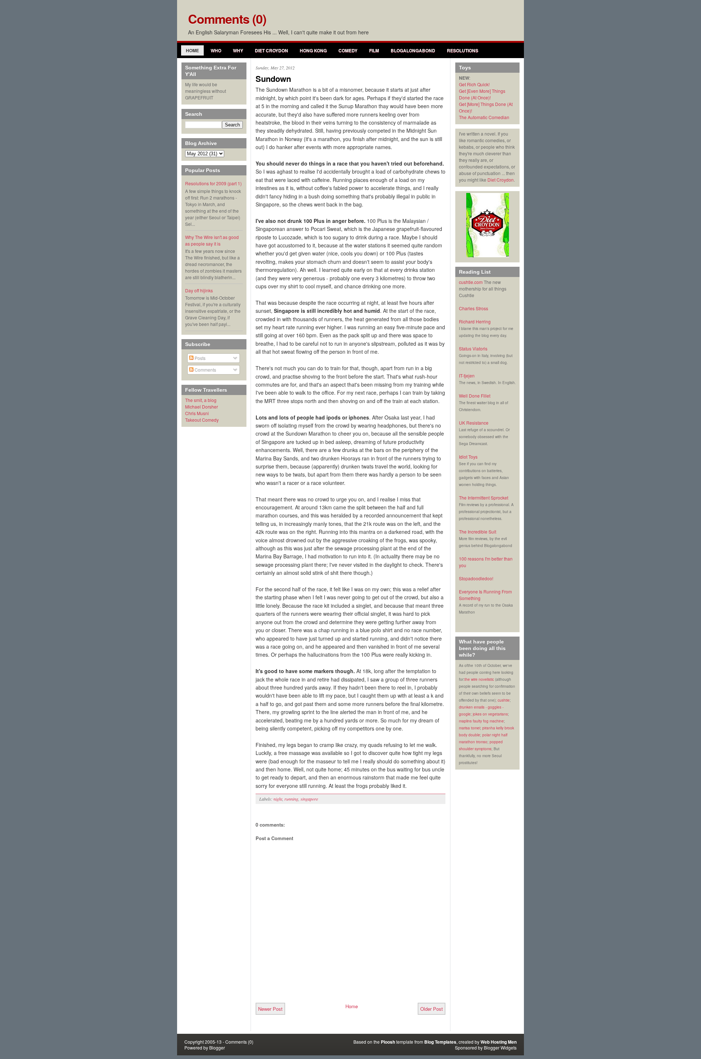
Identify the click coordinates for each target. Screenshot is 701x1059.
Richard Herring (475, 321)
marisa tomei (469, 727)
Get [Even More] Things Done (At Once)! (482, 94)
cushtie (504, 700)
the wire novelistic (479, 679)
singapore (309, 799)
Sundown (273, 78)
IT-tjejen (467, 375)
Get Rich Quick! (474, 84)
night (277, 799)
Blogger (217, 1047)
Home (192, 50)
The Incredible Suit (477, 531)
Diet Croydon (271, 50)
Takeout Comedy (202, 420)
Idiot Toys (468, 456)
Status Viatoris (473, 348)
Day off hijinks (199, 290)
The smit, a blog (201, 400)
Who (216, 50)
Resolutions (462, 50)
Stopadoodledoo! (476, 578)
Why (238, 50)
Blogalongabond (413, 50)
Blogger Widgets (500, 1047)
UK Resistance (474, 423)
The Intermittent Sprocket (483, 497)
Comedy (347, 50)
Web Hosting (493, 1042)
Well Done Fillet (474, 395)
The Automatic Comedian (484, 117)
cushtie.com (471, 282)
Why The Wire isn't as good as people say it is (212, 240)
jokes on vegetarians (490, 714)
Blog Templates (440, 1042)
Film (374, 50)
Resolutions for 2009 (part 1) (213, 183)
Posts (200, 358)
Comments (205, 370)
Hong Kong (313, 50)
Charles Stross (473, 308)
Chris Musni (197, 413)
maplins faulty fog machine (481, 721)
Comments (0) (227, 18)
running (291, 799)
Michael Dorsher (201, 406)
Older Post (431, 1008)
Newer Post (270, 1008)
